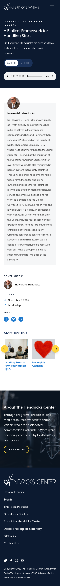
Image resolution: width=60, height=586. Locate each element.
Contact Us (11, 543)
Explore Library (14, 492)
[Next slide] (55, 349)
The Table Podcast (16, 506)
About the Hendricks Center (22, 521)
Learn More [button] (16, 449)
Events (8, 499)
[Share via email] (20, 319)
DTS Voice (10, 536)
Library (11, 21)
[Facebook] (6, 319)
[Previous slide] (4, 349)
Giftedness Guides (16, 514)
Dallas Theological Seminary (23, 528)
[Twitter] (13, 319)
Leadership (14, 305)
